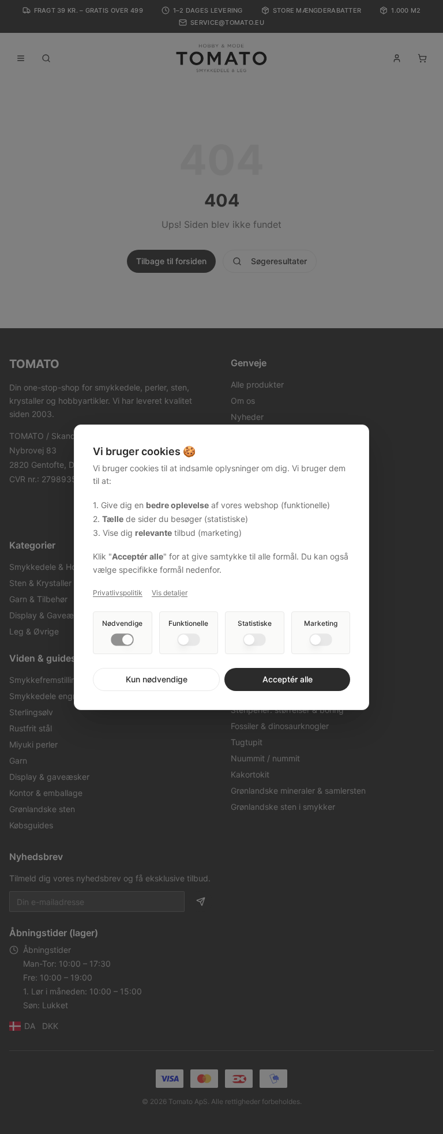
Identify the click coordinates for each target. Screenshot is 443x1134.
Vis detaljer (169, 592)
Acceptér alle (287, 679)
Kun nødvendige (156, 679)
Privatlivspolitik (117, 592)
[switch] (122, 639)
